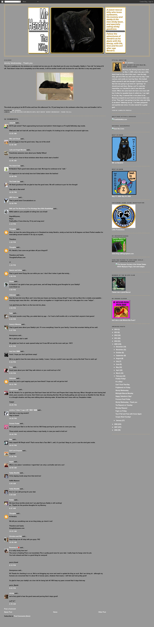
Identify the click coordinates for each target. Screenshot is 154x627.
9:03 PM (12, 588)
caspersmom (13, 389)
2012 (116, 335)
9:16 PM (12, 362)
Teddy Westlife (14, 473)
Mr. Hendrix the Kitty (77, 9)
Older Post (102, 612)
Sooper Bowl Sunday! (123, 417)
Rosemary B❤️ (14, 547)
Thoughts (12, 229)
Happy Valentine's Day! (123, 396)
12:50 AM (13, 468)
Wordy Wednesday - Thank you (126, 402)
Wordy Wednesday (122, 390)
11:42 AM (13, 145)
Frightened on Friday (123, 387)
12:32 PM (13, 192)
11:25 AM (13, 133)
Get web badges (139, 266)
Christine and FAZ (15, 536)
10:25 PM (13, 405)
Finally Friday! (121, 379)
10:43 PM (13, 445)
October (119, 352)
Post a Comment (10, 609)
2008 (116, 424)
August (118, 358)
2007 (116, 427)
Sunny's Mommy (15, 324)
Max (10, 439)
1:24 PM (12, 265)
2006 (116, 430)
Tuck (11, 313)
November (120, 349)
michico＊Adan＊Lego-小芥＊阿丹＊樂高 (23, 410)
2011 (116, 338)
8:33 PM (12, 565)
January (119, 420)
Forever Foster (14, 423)
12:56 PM (13, 203)
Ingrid (11, 462)
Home (55, 612)
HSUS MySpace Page (124, 266)
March (118, 373)
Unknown (12, 295)
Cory (11, 367)
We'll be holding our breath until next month (27, 112)
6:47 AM (12, 508)
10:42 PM (13, 434)
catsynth (12, 123)
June (118, 364)
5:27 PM (12, 330)
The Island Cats (14, 166)
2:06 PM (12, 276)
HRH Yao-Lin (13, 197)
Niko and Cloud (14, 139)
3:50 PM (12, 290)
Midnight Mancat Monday (124, 393)
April (118, 370)
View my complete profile (122, 110)
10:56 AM (13, 542)
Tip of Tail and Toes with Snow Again (129, 414)
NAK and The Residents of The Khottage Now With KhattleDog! (31, 208)
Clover (11, 281)
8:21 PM (12, 346)
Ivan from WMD (14, 351)
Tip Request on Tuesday (124, 405)
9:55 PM (12, 373)
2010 (116, 341)
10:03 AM (13, 531)
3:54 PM (12, 308)
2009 (116, 344)
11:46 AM (13, 161)
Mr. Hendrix (129, 62)
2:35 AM (12, 604)
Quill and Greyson (15, 450)
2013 (116, 332)
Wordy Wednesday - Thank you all (59, 112)
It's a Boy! (119, 381)
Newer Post (8, 612)
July (117, 361)
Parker (11, 500)
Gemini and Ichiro (15, 270)
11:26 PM (13, 456)
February (119, 376)
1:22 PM (12, 242)
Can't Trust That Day (123, 384)
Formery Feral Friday (123, 399)
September (120, 355)
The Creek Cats (14, 181)
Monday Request (121, 408)
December (119, 347)
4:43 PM (12, 319)
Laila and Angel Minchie (17, 150)
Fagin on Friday (121, 411)
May (117, 367)
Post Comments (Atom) (22, 616)
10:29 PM (13, 418)
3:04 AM (12, 483)
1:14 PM (12, 224)
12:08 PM (13, 176)
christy (11, 593)
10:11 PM (13, 384)
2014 (116, 329)
